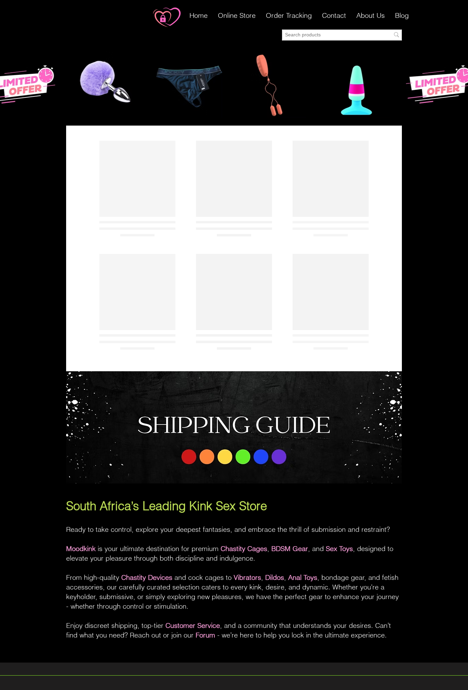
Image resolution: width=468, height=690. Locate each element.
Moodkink (81, 548)
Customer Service (192, 625)
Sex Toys (339, 548)
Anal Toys (302, 577)
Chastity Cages (244, 548)
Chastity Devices (146, 577)
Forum (205, 635)
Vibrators (247, 577)
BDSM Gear (289, 548)
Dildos (274, 577)
